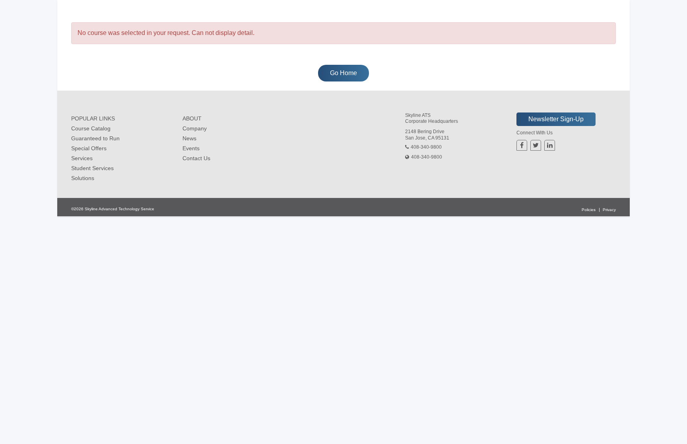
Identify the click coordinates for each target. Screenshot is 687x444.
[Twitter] (536, 145)
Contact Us (196, 158)
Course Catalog (91, 128)
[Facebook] (522, 145)
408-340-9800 (426, 147)
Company (194, 128)
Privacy (609, 209)
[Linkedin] (550, 145)
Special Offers (89, 148)
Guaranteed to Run (95, 138)
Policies (589, 209)
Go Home (343, 73)
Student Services (92, 168)
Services (82, 158)
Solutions (82, 178)
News (189, 138)
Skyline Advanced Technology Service (119, 209)
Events (191, 148)
